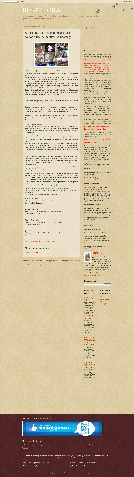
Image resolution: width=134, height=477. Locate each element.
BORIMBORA (41, 9)
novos (50, 73)
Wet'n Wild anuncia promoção (90, 319)
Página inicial (51, 261)
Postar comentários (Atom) (36, 265)
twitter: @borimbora (105, 304)
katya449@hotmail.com (95, 191)
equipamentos (54, 135)
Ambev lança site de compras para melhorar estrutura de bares (89, 340)
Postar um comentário (34, 252)
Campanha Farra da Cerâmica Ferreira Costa (90, 364)
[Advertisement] (97, 397)
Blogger (88, 473)
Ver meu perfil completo (91, 275)
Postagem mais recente (32, 261)
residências (40, 92)
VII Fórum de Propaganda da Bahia (88, 298)
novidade (75, 130)
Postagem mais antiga (70, 261)
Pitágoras (25, 448)
